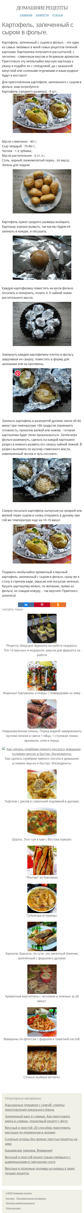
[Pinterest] (42, 604)
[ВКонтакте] (26, 604)
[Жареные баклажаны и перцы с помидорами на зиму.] (42, 688)
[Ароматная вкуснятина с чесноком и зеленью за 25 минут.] (42, 991)
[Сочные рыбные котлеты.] (42, 1072)
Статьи (57, 15)
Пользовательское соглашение (31, 1198)
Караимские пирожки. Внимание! (29, 1150)
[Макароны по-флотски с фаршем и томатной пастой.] (42, 1034)
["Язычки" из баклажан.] (42, 872)
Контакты (10, 1198)
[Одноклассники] (58, 604)
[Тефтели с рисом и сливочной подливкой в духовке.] (42, 796)
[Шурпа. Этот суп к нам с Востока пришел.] (42, 834)
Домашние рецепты (42, 7)
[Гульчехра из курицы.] (42, 910)
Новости (42, 15)
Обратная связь (13, 1208)
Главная (26, 15)
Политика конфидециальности (20, 1203)
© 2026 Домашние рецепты (19, 1193)
